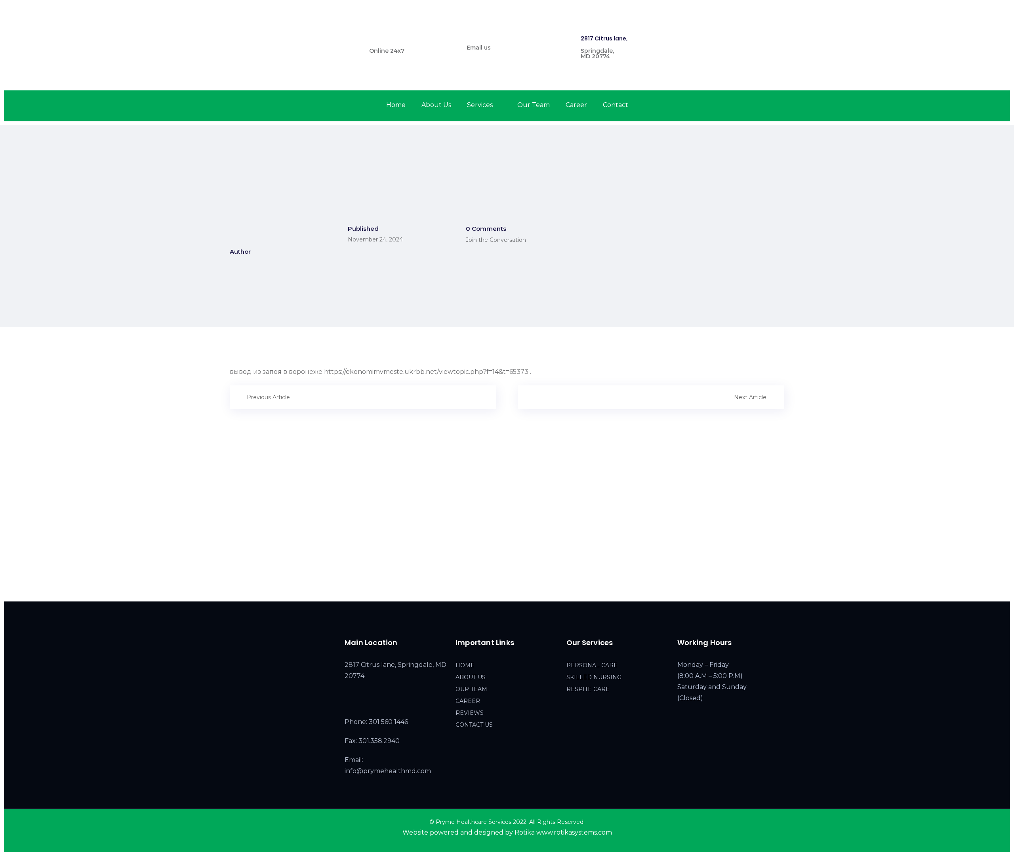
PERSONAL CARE (592, 665)
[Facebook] (754, 19)
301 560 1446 (387, 38)
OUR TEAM (471, 689)
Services (480, 105)
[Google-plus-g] (783, 19)
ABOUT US (471, 677)
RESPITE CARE (588, 689)
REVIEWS (470, 712)
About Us (436, 105)
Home (396, 105)
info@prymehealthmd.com (506, 35)
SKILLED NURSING (593, 677)
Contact (615, 105)
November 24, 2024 (375, 239)
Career (576, 105)
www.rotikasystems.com (574, 832)
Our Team (533, 105)
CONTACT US (474, 724)
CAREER (468, 701)
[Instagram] (768, 19)
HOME (465, 665)
